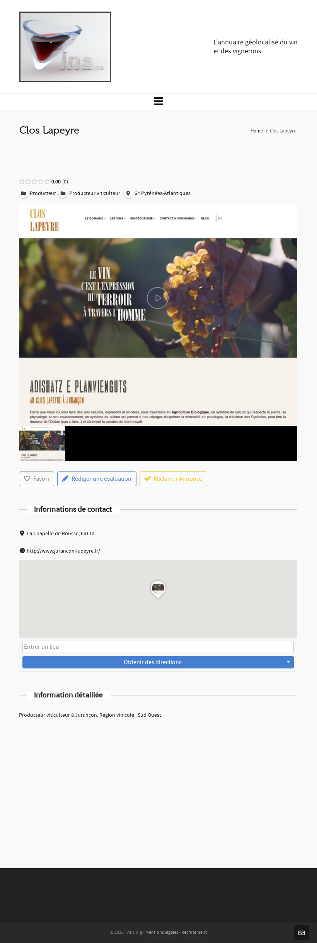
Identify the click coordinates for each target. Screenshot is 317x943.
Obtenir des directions (153, 662)
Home (257, 131)
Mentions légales (161, 932)
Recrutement (194, 932)
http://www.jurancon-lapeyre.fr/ (63, 551)
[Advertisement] (158, 783)
